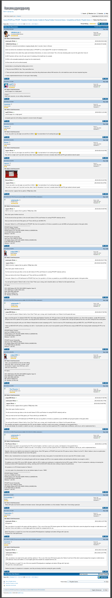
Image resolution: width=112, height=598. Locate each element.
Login (14, 16)
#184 (107, 124)
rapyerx (6, 126)
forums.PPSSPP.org (9, 20)
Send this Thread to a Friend (12, 583)
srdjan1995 (14, 252)
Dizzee (6, 142)
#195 (107, 539)
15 (29, 23)
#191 (107, 386)
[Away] (14, 84)
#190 (107, 352)
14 (26, 23)
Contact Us (6, 589)
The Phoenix (14, 389)
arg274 (11, 84)
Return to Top (19, 589)
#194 (107, 510)
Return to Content (26, 589)
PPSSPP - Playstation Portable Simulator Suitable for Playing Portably (34, 20)
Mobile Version (34, 589)
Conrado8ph (8, 497)
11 (19, 23)
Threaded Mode (98, 26)
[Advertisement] (62, 6)
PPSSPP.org (12, 589)
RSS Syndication (41, 589)
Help (107, 13)
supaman (7, 104)
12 (21, 23)
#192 (107, 432)
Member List (92, 13)
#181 (107, 29)
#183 (107, 101)
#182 (107, 81)
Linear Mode (105, 26)
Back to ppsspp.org (8, 11)
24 (32, 23)
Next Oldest (8, 574)
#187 (107, 196)
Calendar (100, 13)
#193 (107, 495)
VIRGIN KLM (15, 32)
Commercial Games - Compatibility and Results (68, 20)
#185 (107, 140)
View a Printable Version (11, 581)
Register (19, 16)
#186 (107, 160)
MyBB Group (20, 592)
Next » (36, 23)
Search (84, 13)
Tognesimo (8, 513)
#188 (107, 248)
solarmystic (39, 196)
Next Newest (15, 574)
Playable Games (86, 20)
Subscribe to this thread (11, 585)
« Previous (12, 23)
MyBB (10, 592)
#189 (107, 300)
